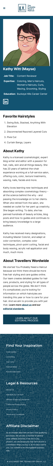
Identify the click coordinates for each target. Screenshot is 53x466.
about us (27, 304)
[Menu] (4, 7)
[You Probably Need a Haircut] (26, 8)
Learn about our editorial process (26, 319)
